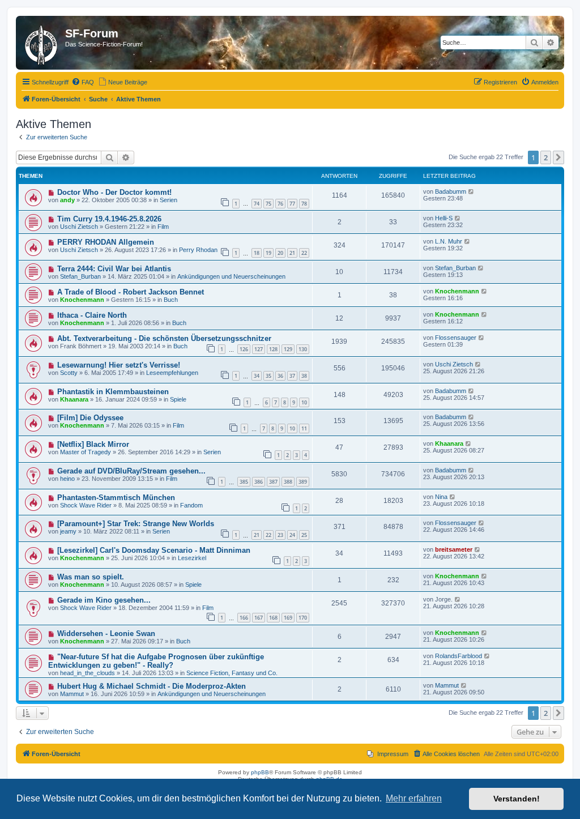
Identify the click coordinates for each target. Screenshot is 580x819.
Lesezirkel (192, 557)
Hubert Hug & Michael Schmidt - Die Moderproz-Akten (151, 686)
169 (288, 617)
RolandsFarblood (458, 655)
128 (273, 349)
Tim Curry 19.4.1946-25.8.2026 (109, 219)
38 (304, 375)
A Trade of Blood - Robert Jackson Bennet (130, 292)
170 (302, 617)
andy (67, 200)
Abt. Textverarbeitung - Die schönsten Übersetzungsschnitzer (164, 338)
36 (280, 375)
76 (280, 203)
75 (268, 203)
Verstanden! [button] (516, 798)
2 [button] (546, 157)
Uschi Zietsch (79, 226)
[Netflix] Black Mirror (93, 444)
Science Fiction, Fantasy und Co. (232, 672)
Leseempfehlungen (172, 372)
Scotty (69, 372)
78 (304, 203)
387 (273, 481)
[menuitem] (82, 82)
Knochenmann (82, 299)
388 (288, 481)
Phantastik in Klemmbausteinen (113, 391)
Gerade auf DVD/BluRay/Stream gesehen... (131, 471)
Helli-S (444, 218)
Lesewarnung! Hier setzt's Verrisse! (118, 365)
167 (258, 617)
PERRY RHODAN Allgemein (105, 242)
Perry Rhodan (198, 249)
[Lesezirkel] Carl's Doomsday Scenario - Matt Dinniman (153, 550)
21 (292, 253)
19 (268, 253)
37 (292, 375)
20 (280, 253)
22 (304, 253)
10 (304, 402)
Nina (441, 496)
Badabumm (450, 191)
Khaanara (74, 399)
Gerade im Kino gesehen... (104, 600)
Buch (171, 299)
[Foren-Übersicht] (42, 43)
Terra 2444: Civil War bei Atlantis (114, 269)
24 (292, 535)
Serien (168, 200)
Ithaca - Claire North (92, 315)
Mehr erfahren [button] (414, 798)
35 (268, 375)
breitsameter (453, 549)
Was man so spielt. (90, 577)
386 (258, 481)
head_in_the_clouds (87, 672)
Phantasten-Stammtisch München (116, 497)
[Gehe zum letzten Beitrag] (471, 191)
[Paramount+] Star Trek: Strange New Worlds (135, 523)
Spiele (178, 399)
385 (244, 481)
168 (273, 617)
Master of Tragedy (85, 452)
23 (280, 535)
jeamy (68, 531)
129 (288, 349)
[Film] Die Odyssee (90, 417)
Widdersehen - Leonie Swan (106, 633)
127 (258, 349)
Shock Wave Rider (86, 505)
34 (256, 375)
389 (302, 481)
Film (163, 226)
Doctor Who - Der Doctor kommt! (114, 192)
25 (304, 535)
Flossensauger (455, 337)
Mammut (72, 693)
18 (256, 253)
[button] (558, 157)
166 (244, 617)
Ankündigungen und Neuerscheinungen (231, 276)
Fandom (191, 505)
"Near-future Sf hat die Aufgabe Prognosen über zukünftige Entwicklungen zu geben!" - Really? (156, 660)
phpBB (260, 772)
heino (67, 478)
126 (244, 349)
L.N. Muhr (448, 241)
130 (302, 349)
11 (304, 428)
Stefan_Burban (80, 276)
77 (292, 203)
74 (256, 203)
